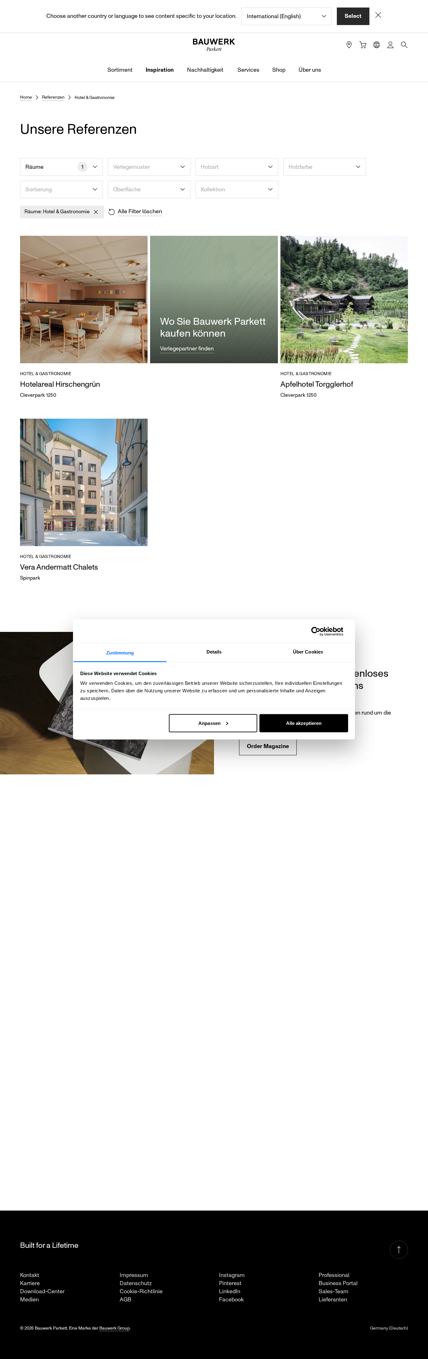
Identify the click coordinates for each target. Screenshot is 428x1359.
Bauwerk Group (114, 1328)
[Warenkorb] (363, 45)
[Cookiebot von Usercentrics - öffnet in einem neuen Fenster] (320, 631)
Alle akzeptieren (304, 723)
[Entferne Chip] (96, 212)
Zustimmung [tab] (120, 652)
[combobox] (287, 16)
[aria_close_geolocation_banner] (378, 16)
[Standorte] (349, 45)
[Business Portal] (390, 45)
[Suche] (404, 45)
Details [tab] (214, 651)
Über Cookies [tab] (308, 651)
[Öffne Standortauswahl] (376, 45)
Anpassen (209, 723)
